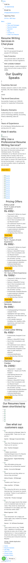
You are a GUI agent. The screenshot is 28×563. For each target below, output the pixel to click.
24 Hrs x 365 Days (9, 18)
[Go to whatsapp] (4, 558)
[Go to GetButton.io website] (3, 561)
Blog (8, 31)
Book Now (8, 235)
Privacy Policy (8, 553)
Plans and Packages (13, 25)
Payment (10, 29)
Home (9, 23)
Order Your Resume (13, 34)
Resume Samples (9, 548)
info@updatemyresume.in (11, 12)
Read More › (5, 170)
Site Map (6, 549)
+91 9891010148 (9, 7)
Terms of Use (8, 551)
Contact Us (10, 32)
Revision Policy (8, 555)
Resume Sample (12, 27)
